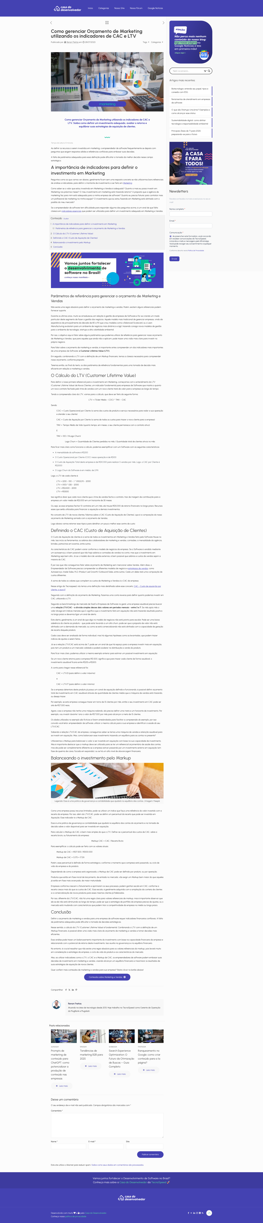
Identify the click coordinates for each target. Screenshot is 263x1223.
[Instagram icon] (197, 1213)
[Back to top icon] (209, 1213)
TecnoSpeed (158, 1182)
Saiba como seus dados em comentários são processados (117, 1165)
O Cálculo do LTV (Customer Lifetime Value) (73, 233)
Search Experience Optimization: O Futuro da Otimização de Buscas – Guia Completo (121, 1058)
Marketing (127, 183)
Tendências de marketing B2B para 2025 (91, 1054)
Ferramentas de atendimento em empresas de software (190, 101)
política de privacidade (75, 1216)
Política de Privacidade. (196, 251)
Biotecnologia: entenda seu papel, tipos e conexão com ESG (189, 90)
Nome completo (177, 209)
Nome (54, 1141)
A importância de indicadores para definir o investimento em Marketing (85, 224)
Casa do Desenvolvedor (133, 1182)
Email (172, 221)
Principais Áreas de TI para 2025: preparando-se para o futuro (186, 133)
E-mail (92, 1141)
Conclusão (57, 247)
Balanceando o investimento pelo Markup (71, 242)
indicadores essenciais (71, 211)
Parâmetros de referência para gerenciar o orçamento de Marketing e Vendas (90, 228)
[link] (107, 270)
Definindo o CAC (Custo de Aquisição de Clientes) (75, 238)
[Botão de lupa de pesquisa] (209, 71)
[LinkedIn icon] (194, 1213)
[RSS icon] (202, 1213)
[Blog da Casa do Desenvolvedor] (67, 8)
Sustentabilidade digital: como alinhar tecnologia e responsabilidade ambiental (189, 122)
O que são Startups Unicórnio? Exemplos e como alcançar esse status (190, 111)
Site (127, 1141)
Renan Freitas (72, 42)
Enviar (174, 259)
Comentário (57, 1111)
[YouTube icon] (191, 1213)
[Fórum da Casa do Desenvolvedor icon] (200, 1213)
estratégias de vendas (138, 568)
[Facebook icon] (188, 1213)
